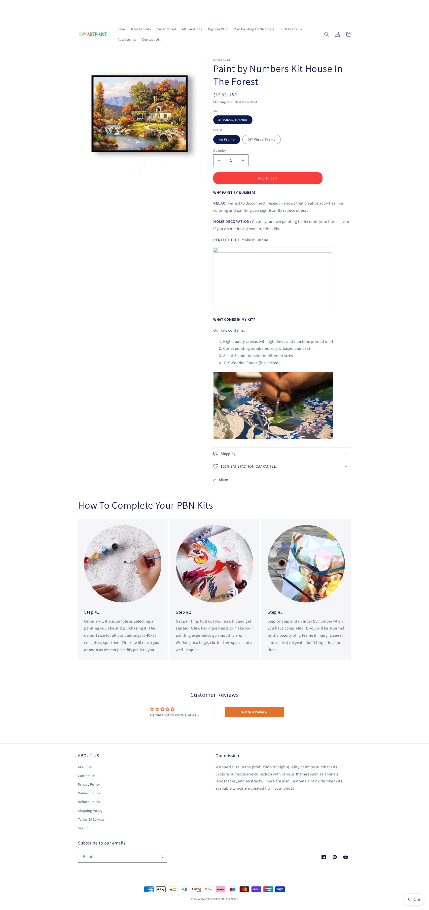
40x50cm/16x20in (232, 120)
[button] (291, 29)
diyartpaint (207, 898)
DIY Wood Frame (262, 139)
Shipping (219, 102)
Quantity (219, 150)
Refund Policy (89, 793)
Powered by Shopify (226, 898)
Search (83, 828)
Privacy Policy (89, 784)
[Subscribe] (161, 857)
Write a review (254, 712)
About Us (85, 767)
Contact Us (87, 775)
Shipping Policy (90, 810)
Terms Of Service (91, 819)
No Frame (226, 139)
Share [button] (223, 479)
